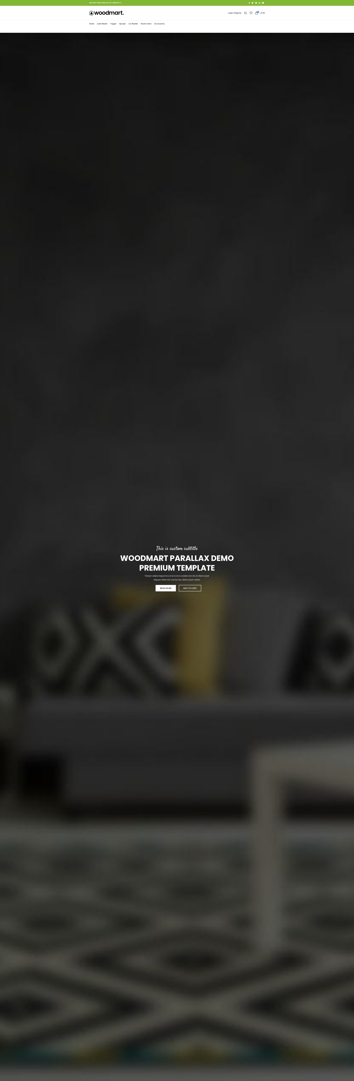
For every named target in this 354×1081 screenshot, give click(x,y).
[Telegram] (263, 3)
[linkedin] (259, 3)
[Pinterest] (256, 3)
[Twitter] (252, 3)
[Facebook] (249, 3)
